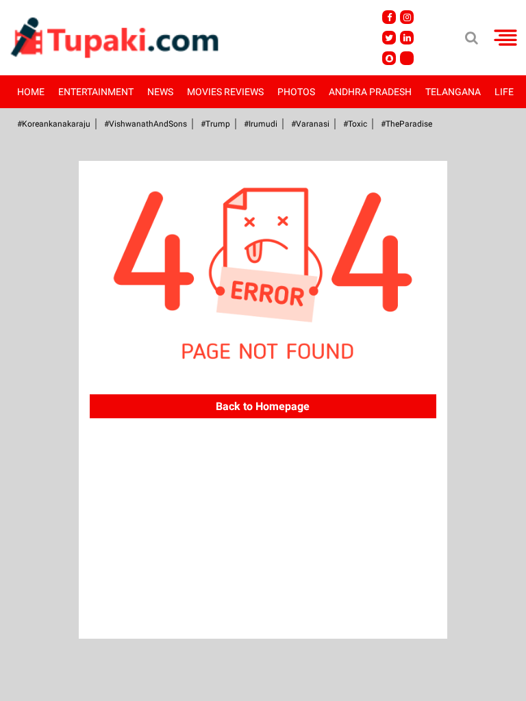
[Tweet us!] (389, 37)
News (160, 91)
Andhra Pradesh (370, 91)
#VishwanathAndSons (145, 124)
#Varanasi (310, 124)
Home (31, 91)
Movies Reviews (225, 91)
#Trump (215, 124)
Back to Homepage (263, 406)
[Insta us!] (407, 17)
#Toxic (355, 124)
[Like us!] (389, 17)
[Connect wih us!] (407, 37)
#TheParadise (406, 124)
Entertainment (96, 91)
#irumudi (260, 124)
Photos (296, 91)
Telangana (453, 91)
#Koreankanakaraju (53, 124)
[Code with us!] (389, 58)
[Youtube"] (407, 58)
